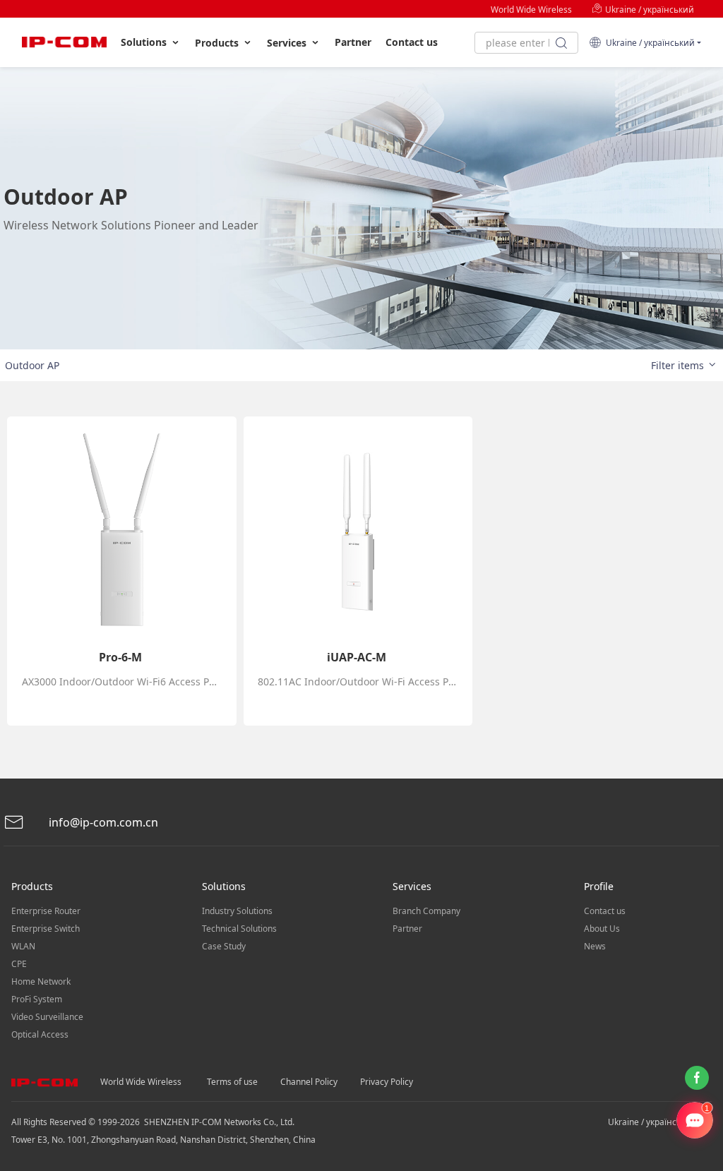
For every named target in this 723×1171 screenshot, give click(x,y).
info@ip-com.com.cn (102, 822)
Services (288, 42)
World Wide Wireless (531, 10)
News (595, 946)
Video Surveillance (47, 1017)
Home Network (41, 981)
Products (218, 42)
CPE (19, 964)
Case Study (224, 946)
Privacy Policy (386, 1082)
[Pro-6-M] (121, 530)
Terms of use (232, 1082)
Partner (353, 42)
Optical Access (39, 1034)
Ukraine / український (648, 10)
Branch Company (426, 911)
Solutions (145, 42)
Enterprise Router (45, 911)
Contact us (412, 42)
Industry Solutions (237, 911)
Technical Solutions (239, 929)
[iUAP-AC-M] (358, 530)
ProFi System (36, 999)
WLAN (23, 946)
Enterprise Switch (45, 929)
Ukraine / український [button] (648, 43)
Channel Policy (308, 1082)
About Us (602, 929)
